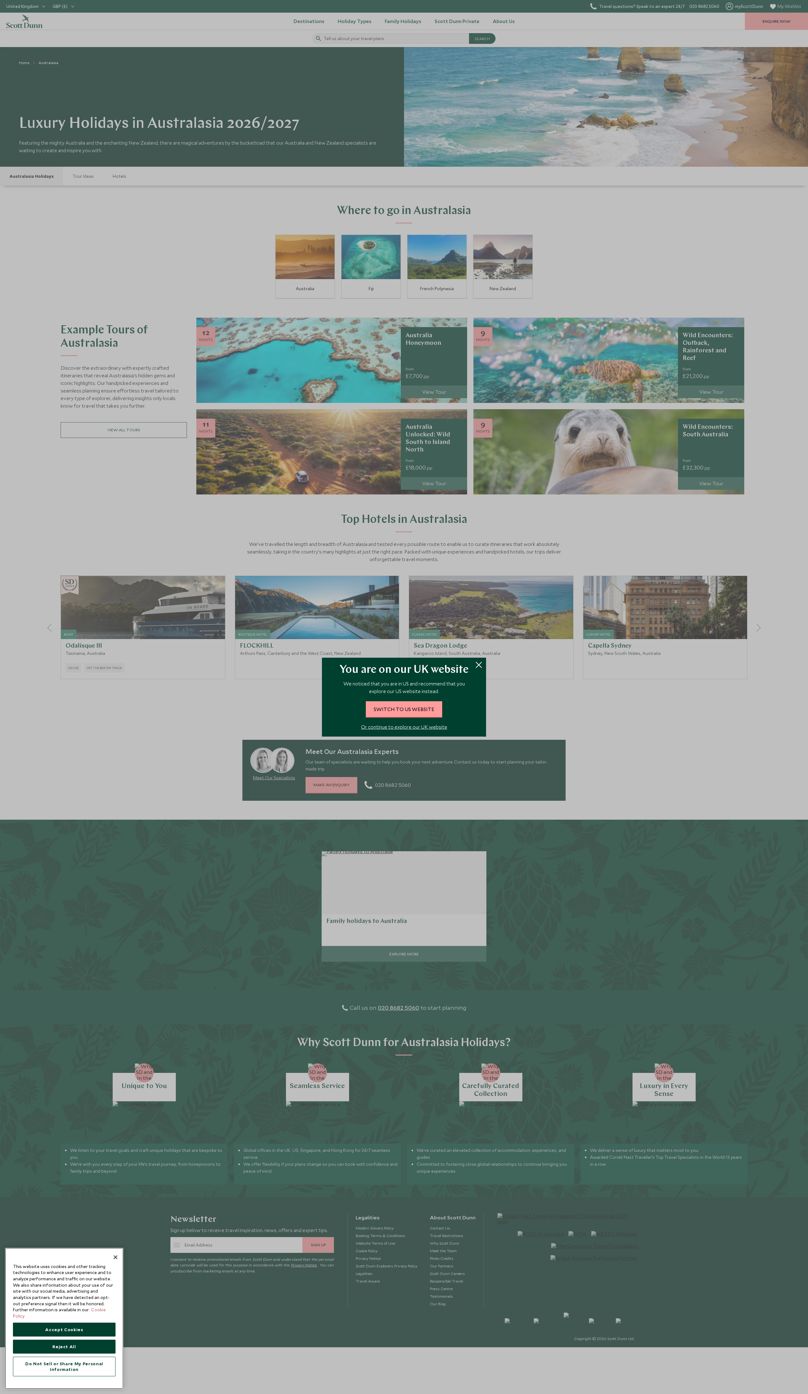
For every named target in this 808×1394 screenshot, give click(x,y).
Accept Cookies (64, 1329)
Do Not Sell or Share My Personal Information (64, 1366)
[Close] (115, 1257)
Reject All (64, 1346)
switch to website (404, 709)
